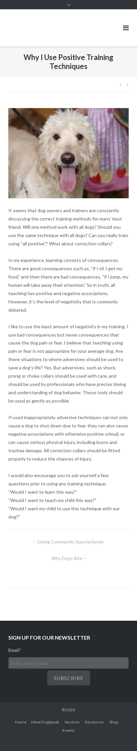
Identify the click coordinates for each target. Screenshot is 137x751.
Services (72, 722)
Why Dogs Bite (66, 558)
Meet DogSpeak (45, 722)
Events (69, 730)
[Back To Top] (120, 735)
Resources (94, 722)
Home (20, 722)
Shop (113, 722)
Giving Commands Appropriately (70, 541)
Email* (14, 650)
